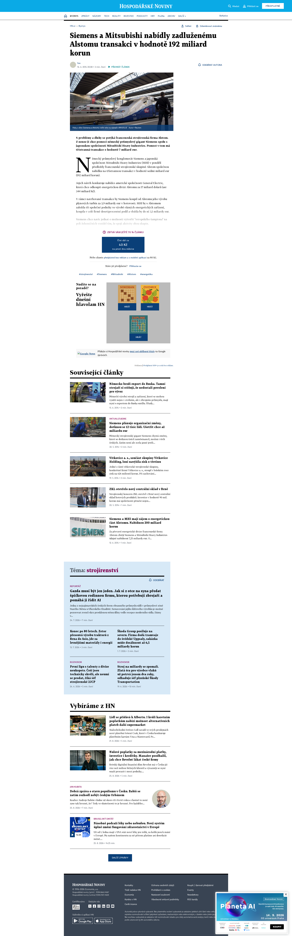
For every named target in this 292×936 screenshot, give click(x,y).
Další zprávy (120, 857)
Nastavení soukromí (160, 895)
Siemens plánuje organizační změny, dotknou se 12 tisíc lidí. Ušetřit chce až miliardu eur (137, 427)
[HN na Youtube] (112, 906)
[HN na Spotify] (108, 906)
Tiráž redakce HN (133, 890)
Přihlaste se (135, 266)
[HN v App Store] (103, 921)
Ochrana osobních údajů (162, 885)
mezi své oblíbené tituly (142, 351)
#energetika (146, 274)
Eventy (190, 890)
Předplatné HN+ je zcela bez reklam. (158, 365)
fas (78, 63)
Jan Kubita (76, 786)
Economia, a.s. (91, 889)
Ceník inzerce (131, 904)
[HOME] (65, 16)
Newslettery (192, 895)
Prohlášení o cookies (160, 890)
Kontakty (129, 885)
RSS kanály (192, 900)
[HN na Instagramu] (99, 906)
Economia (129, 895)
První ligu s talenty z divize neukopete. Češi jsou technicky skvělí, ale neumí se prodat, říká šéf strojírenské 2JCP (89, 674)
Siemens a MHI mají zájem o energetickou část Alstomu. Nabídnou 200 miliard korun (139, 523)
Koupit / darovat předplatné (200, 885)
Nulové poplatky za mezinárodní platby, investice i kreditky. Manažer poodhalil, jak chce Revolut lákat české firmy (137, 756)
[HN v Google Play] (82, 921)
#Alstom (131, 274)
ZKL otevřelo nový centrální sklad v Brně (138, 489)
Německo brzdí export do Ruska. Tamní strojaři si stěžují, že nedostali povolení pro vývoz (137, 388)
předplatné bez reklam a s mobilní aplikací (125, 257)
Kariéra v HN (131, 900)
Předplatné (273, 6)
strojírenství (102, 570)
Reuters (138, 128)
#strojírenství (86, 274)
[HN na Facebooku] (94, 906)
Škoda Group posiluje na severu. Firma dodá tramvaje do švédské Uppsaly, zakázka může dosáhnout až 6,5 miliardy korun (137, 639)
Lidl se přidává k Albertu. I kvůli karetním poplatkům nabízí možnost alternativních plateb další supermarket (139, 721)
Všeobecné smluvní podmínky (165, 900)
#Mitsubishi (117, 274)
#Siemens (102, 274)
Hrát (127, 306)
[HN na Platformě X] (89, 906)
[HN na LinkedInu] (103, 906)
